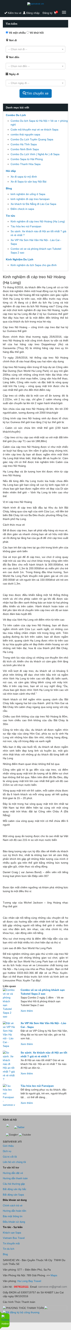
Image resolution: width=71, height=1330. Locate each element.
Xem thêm (27, 1010)
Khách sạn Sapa (12, 1232)
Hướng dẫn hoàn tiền (14, 1210)
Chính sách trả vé (12, 1205)
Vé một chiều (17, 32)
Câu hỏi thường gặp (14, 1183)
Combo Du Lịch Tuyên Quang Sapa (32, 139)
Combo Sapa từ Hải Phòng (27, 159)
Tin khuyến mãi (11, 1243)
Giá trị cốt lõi (10, 1156)
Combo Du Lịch (16, 115)
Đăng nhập (33, 12)
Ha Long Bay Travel (29, 1281)
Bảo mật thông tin (12, 1216)
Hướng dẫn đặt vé (13, 1173)
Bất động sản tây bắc (14, 1189)
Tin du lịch (8, 1248)
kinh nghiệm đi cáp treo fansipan (30, 199)
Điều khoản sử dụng (14, 1221)
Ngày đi (13, 74)
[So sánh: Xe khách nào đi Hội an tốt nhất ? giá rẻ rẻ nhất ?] (9, 1066)
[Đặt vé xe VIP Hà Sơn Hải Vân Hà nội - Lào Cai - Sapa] (9, 1034)
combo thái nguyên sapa (25, 134)
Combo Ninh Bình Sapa (25, 149)
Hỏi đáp (11, 170)
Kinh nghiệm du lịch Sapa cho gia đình (34, 265)
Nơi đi (12, 40)
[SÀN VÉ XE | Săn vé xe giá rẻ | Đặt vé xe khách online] (35, 4)
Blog (9, 188)
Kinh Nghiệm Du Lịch (19, 259)
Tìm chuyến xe (37, 93)
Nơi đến (13, 57)
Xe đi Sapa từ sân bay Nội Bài (28, 181)
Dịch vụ (7, 1151)
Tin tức (10, 215)
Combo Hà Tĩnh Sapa (24, 144)
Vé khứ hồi (36, 32)
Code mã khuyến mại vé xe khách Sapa (34, 129)
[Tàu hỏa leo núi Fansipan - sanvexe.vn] (9, 1095)
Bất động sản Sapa (13, 1194)
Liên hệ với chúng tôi (14, 1162)
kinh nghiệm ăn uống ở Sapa (28, 194)
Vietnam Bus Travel (14, 1238)
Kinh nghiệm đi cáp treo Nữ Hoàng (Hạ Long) (38, 221)
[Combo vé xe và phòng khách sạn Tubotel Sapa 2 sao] (9, 1003)
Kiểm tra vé (14, 12)
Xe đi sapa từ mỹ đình (24, 176)
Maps (53, 1275)
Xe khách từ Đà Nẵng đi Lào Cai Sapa (33, 203)
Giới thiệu (8, 1145)
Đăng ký (47, 12)
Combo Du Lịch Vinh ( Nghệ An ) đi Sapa (35, 154)
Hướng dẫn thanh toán (15, 1178)
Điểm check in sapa (22, 208)
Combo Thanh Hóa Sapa (26, 164)
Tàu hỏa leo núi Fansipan (26, 226)
